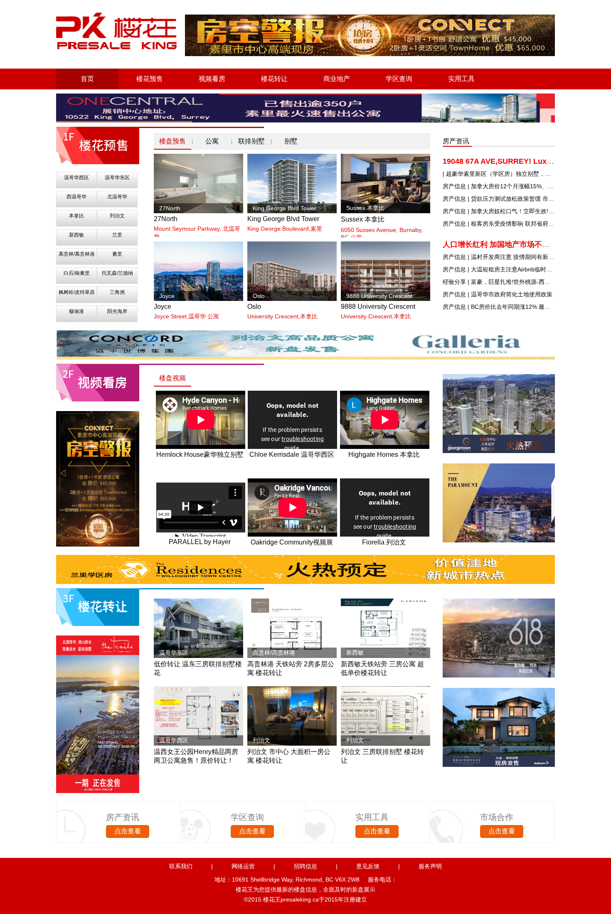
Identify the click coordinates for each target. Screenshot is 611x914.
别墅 (291, 141)
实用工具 (461, 78)
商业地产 (336, 78)
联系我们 (180, 866)
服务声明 (430, 866)
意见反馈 (367, 866)
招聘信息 (305, 866)
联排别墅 (251, 141)
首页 (87, 78)
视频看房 (212, 78)
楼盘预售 (172, 141)
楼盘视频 (172, 378)
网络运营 (243, 866)
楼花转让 (274, 78)
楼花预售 (149, 78)
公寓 (212, 141)
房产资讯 (456, 141)
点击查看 (127, 831)
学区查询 (399, 78)
